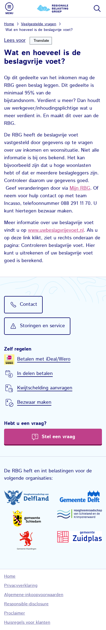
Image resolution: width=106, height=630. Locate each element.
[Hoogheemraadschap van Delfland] (26, 497)
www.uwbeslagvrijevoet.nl (56, 230)
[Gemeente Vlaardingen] (26, 540)
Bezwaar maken (34, 402)
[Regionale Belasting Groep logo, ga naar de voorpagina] (53, 8)
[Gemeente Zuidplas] (79, 536)
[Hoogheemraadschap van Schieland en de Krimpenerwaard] (79, 513)
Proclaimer (14, 613)
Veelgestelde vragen (38, 24)
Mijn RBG (80, 188)
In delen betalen (35, 373)
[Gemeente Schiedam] (26, 518)
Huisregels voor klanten (27, 622)
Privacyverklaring (21, 586)
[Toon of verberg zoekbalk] (97, 8)
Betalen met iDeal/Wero (43, 359)
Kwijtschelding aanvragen (44, 388)
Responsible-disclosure (26, 604)
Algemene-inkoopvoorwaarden (33, 595)
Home (9, 24)
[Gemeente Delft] (79, 496)
